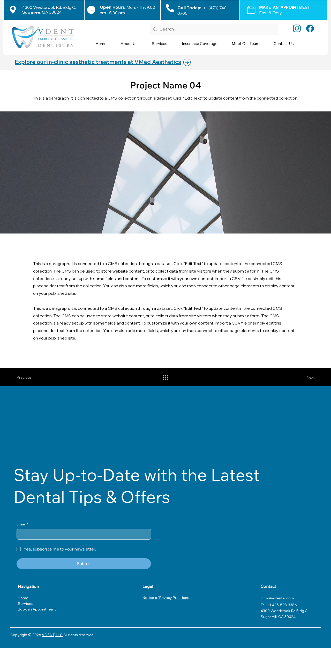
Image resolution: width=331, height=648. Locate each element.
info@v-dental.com (277, 598)
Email (22, 524)
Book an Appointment (37, 609)
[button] (163, 43)
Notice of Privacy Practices (165, 597)
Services (25, 603)
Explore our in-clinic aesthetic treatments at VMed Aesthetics (98, 61)
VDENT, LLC (52, 634)
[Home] (190, 62)
